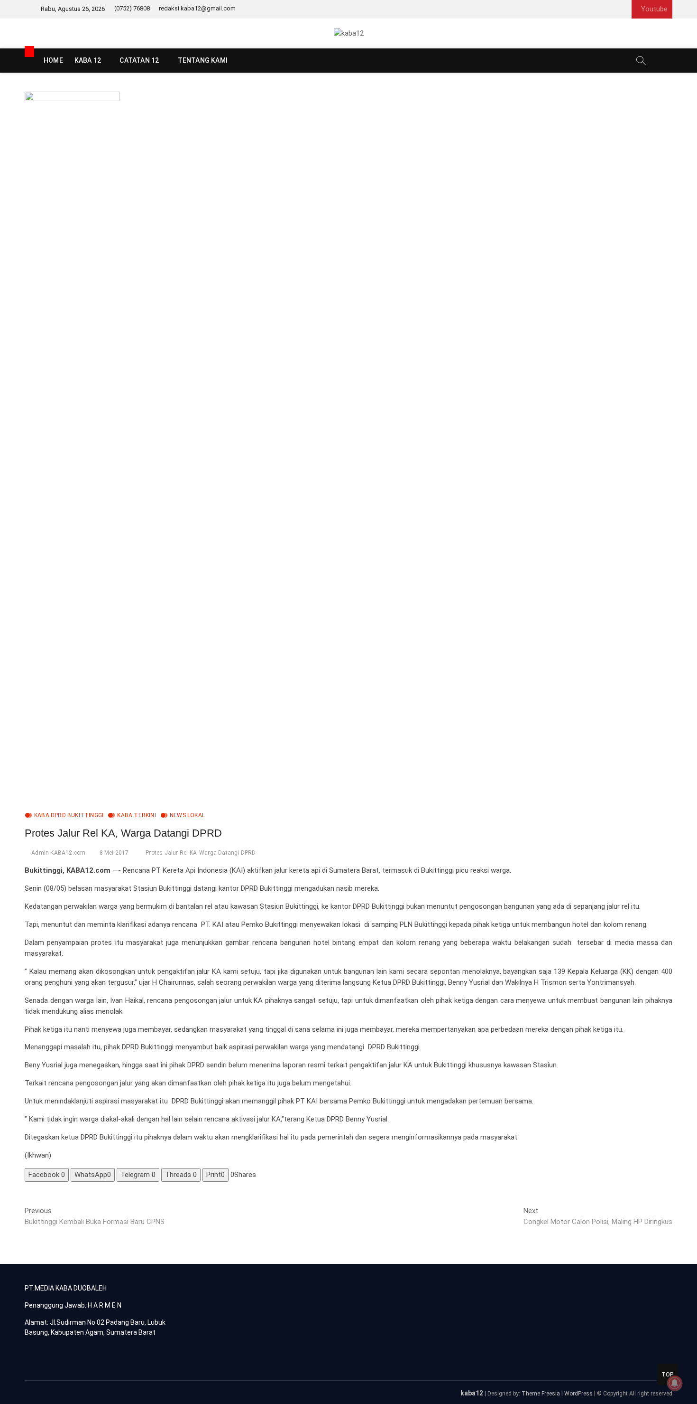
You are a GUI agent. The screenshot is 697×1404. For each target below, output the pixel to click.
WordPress (578, 1393)
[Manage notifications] (674, 1383)
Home (53, 60)
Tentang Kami (203, 60)
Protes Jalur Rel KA (171, 852)
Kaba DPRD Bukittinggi (68, 815)
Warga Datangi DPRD (227, 852)
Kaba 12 (87, 60)
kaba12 (471, 1393)
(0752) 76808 (132, 8)
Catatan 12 (139, 60)
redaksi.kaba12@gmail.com (197, 8)
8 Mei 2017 (114, 852)
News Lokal (187, 815)
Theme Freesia (541, 1393)
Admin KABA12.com (58, 852)
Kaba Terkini (136, 815)
